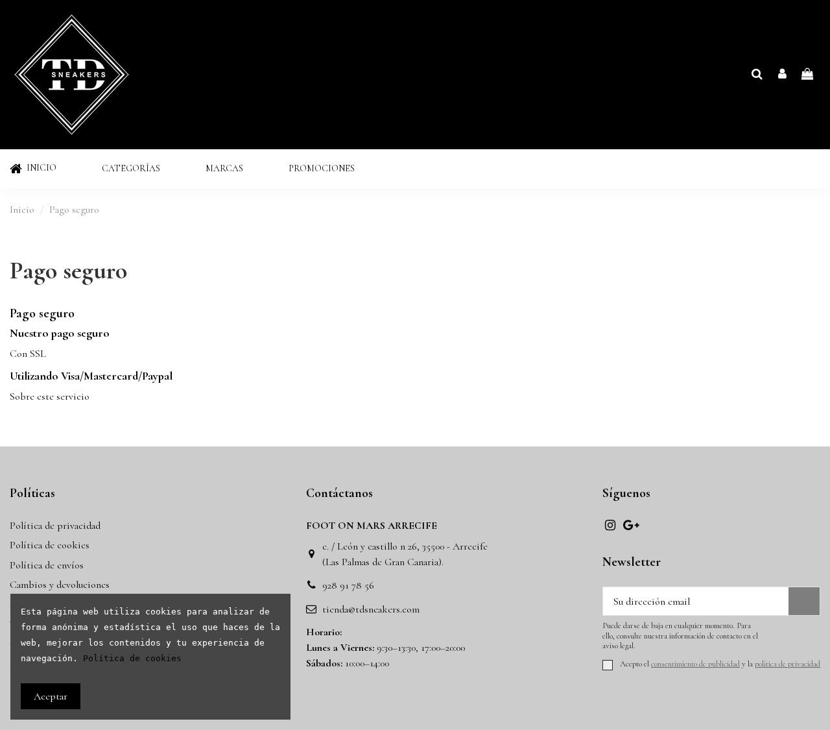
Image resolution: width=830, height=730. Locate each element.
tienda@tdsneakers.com (371, 609)
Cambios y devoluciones (60, 584)
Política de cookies (49, 545)
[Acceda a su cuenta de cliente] (782, 74)
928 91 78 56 (348, 585)
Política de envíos (47, 565)
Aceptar (50, 696)
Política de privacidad (55, 525)
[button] (131, 169)
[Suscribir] (804, 601)
